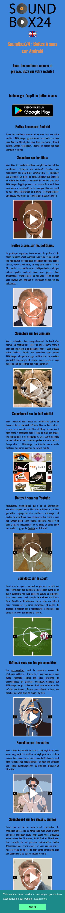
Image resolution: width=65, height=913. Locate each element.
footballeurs (28, 612)
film (24, 195)
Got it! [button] (32, 907)
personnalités (17, 670)
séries (9, 758)
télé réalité (43, 448)
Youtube (31, 528)
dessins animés (30, 827)
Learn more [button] (40, 898)
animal (25, 364)
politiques (11, 283)
